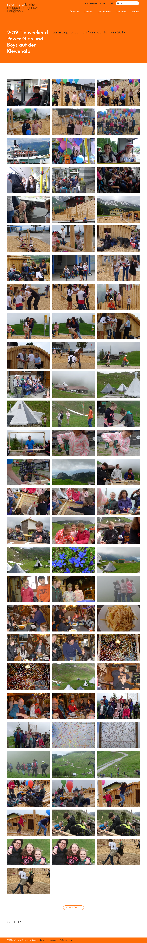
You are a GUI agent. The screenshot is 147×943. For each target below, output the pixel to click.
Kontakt (103, 3)
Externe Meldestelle (90, 3)
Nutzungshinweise (66, 940)
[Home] (23, 4)
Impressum (53, 940)
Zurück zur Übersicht (73, 907)
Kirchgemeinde (122, 3)
